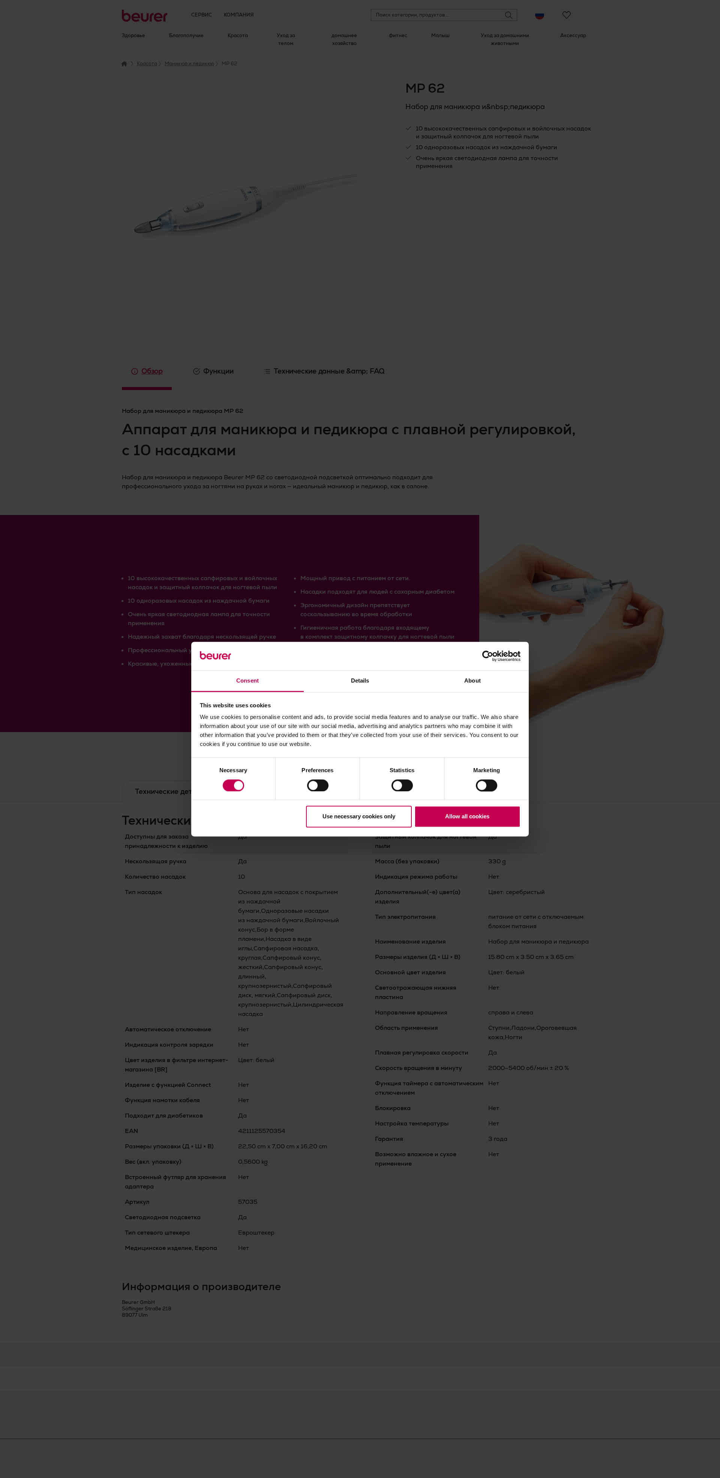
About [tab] (472, 681)
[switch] (317, 785)
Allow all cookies (467, 816)
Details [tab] (360, 681)
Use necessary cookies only (358, 816)
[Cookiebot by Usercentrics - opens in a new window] (487, 656)
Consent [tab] (247, 681)
